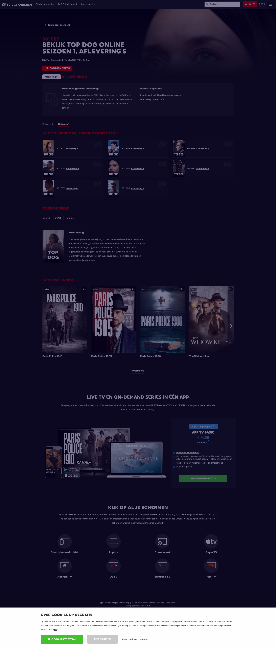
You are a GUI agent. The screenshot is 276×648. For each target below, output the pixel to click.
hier (55, 630)
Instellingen (102, 639)
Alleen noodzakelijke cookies (135, 639)
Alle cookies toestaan (62, 639)
